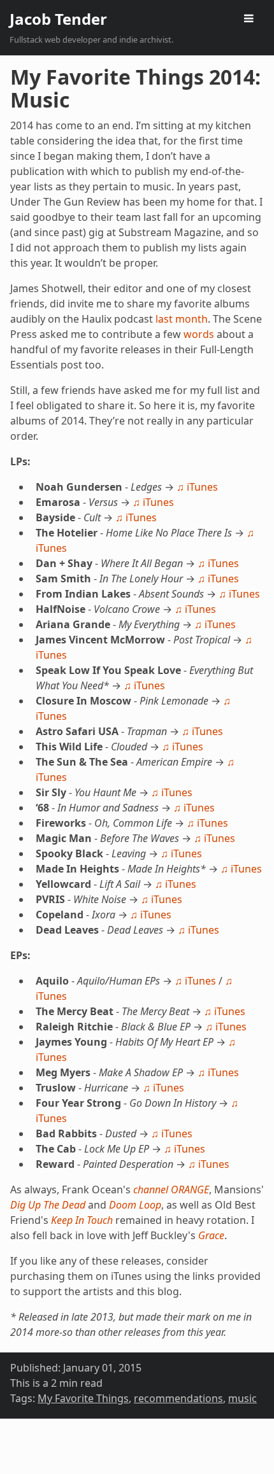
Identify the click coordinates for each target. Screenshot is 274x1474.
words (199, 334)
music (242, 1398)
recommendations (178, 1398)
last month (181, 319)
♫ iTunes (197, 487)
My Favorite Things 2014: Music (135, 88)
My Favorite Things (83, 1398)
